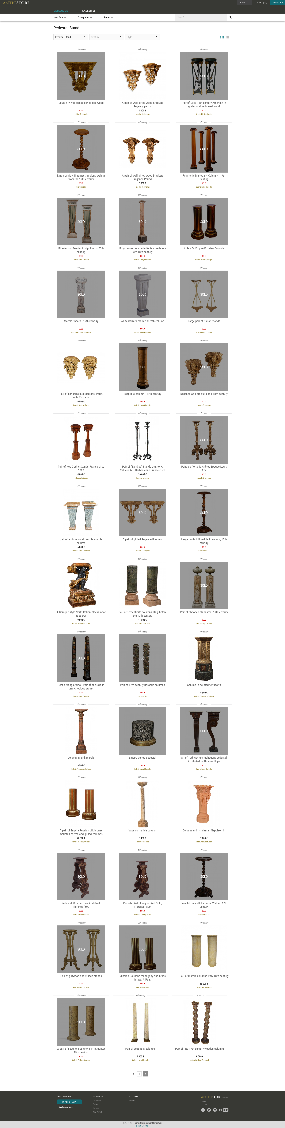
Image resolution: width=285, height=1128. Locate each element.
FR (256, 2)
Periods (96, 1108)
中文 (265, 2)
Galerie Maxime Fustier (204, 114)
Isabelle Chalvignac (143, 114)
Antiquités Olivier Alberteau (81, 332)
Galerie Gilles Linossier (142, 332)
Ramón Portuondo (142, 842)
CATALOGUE (60, 11)
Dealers (132, 1100)
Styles (95, 1104)
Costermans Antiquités (204, 987)
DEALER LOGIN (69, 1101)
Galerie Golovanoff (142, 987)
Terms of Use (127, 1123)
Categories (97, 1100)
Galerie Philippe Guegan (81, 1060)
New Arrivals (59, 17)
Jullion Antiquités (81, 114)
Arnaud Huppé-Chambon (81, 550)
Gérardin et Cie (81, 187)
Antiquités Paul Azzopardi (199, 1060)
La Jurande (142, 696)
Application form (66, 1107)
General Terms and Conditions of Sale (148, 1123)
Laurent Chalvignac (204, 405)
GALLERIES (88, 11)
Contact (204, 1104)
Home (203, 1101)
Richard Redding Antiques (204, 259)
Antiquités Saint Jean (204, 842)
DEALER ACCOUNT (64, 1096)
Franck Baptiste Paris (81, 405)
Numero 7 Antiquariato (81, 914)
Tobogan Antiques (81, 478)
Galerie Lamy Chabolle (204, 187)
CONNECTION (277, 2)
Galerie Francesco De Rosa (204, 696)
